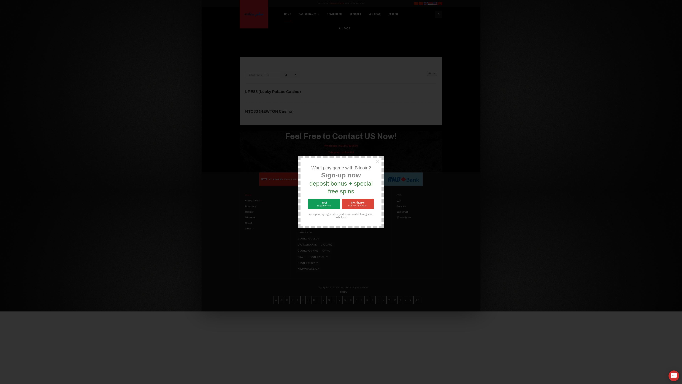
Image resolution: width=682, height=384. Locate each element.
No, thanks (357, 204)
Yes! (324, 204)
